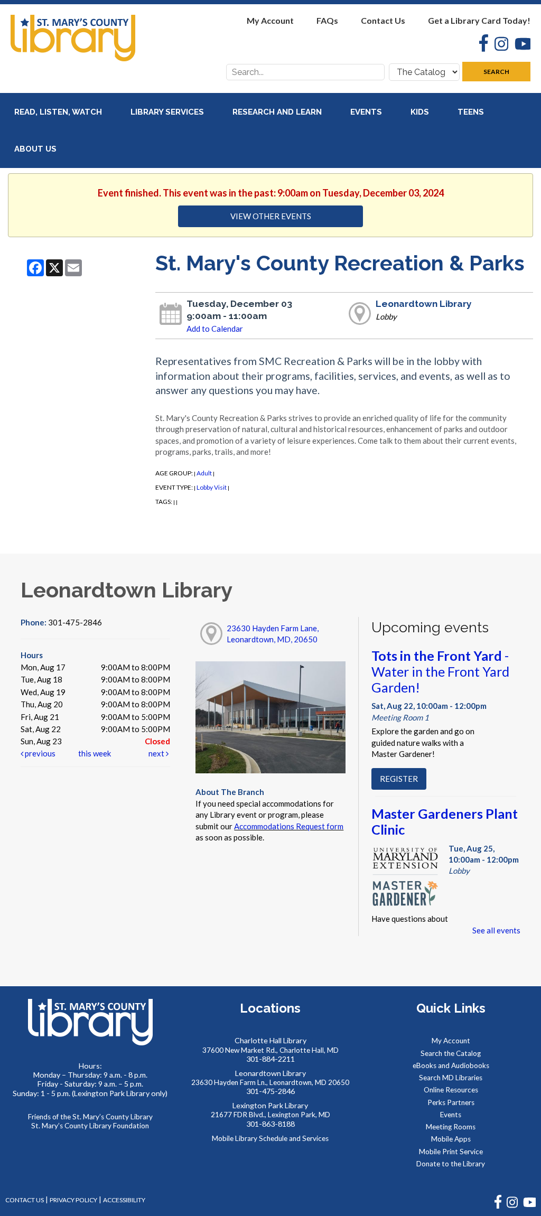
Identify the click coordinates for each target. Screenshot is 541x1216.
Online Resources (451, 1090)
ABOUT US (36, 149)
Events (367, 112)
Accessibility (124, 1200)
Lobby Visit (212, 487)
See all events (496, 930)
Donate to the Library (450, 1163)
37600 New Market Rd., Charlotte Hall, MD (270, 1050)
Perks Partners (450, 1102)
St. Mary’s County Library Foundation (90, 1125)
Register (399, 778)
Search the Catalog (451, 1053)
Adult (204, 473)
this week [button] (94, 753)
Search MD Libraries (450, 1077)
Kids (421, 112)
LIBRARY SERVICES (168, 112)
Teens (472, 112)
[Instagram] (498, 45)
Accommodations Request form (288, 826)
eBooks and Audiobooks (451, 1065)
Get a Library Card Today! (479, 20)
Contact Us (383, 20)
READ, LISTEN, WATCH (59, 112)
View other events (270, 216)
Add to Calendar (214, 328)
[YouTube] (519, 45)
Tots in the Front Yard (440, 671)
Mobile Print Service (451, 1151)
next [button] (157, 753)
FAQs (327, 20)
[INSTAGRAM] (512, 1206)
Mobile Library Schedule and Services (270, 1138)
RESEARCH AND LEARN (278, 112)
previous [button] (39, 753)
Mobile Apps (451, 1139)
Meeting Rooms (450, 1127)
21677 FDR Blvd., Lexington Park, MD (270, 1114)
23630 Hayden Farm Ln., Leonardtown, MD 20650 (270, 1082)
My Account (270, 20)
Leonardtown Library (424, 303)
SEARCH (496, 72)
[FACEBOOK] (498, 1206)
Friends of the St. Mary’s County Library (90, 1116)
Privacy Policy (73, 1200)
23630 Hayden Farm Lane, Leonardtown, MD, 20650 (273, 633)
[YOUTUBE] (529, 1206)
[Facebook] (480, 44)
